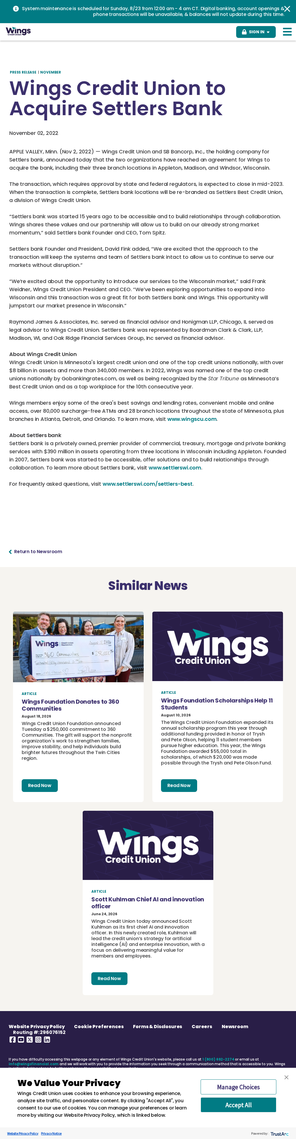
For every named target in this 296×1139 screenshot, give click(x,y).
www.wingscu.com (192, 419)
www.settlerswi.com (175, 467)
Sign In (256, 32)
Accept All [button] (238, 1105)
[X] (30, 1039)
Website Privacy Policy (36, 1027)
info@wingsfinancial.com (34, 1063)
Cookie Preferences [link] (98, 1027)
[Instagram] (38, 1039)
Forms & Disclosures (157, 1027)
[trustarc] (279, 1133)
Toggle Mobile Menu (287, 32)
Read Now (39, 785)
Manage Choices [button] (238, 1087)
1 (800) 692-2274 (218, 1059)
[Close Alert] (287, 9)
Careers (202, 1027)
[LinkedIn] (47, 1039)
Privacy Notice (51, 1133)
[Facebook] (12, 1039)
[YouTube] (21, 1039)
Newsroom (235, 1027)
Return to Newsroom (38, 552)
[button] (286, 1077)
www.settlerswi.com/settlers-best (148, 483)
